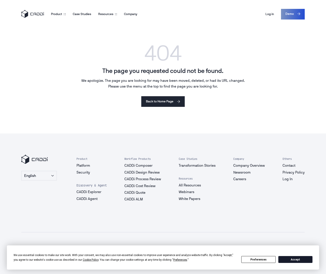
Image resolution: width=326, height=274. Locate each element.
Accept (295, 259)
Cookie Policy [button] (90, 259)
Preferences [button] (180, 259)
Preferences (258, 259)
